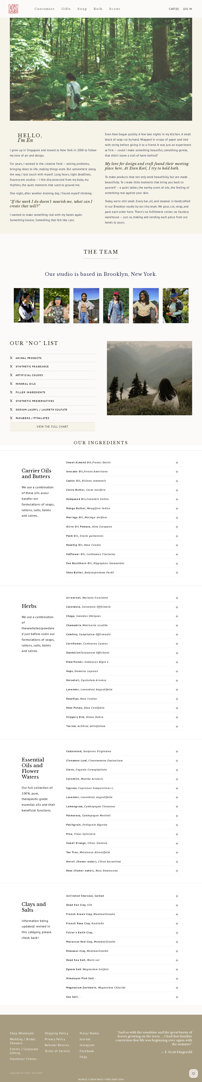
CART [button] (174, 9)
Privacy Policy (55, 1039)
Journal (85, 1039)
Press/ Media (89, 1033)
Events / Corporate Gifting (24, 1051)
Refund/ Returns (57, 1045)
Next (194, 1079)
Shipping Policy (56, 1033)
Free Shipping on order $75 (101, 1079)
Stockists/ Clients (23, 1059)
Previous (7, 1079)
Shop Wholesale (22, 1033)
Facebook (87, 1051)
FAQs (83, 1057)
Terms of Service (57, 1051)
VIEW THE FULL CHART (52, 426)
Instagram (87, 1045)
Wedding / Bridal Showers (22, 1041)
